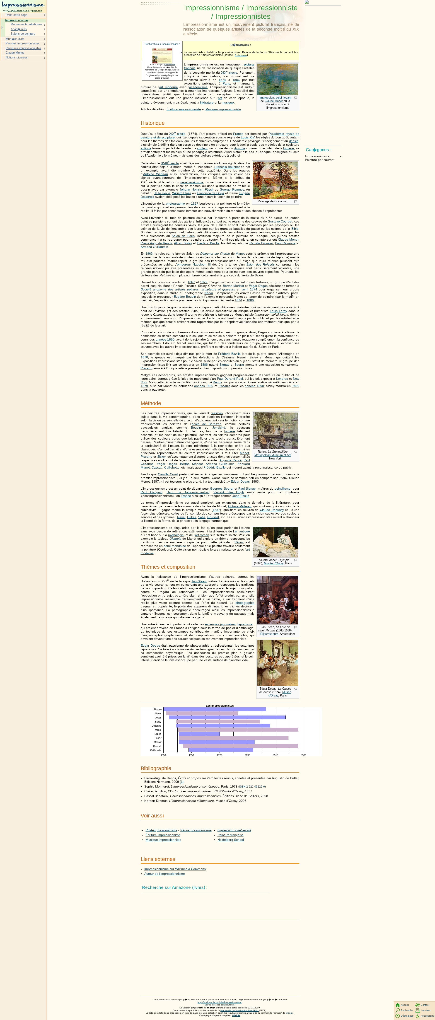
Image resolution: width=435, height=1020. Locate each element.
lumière (288, 148)
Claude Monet (274, 101)
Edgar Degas (258, 286)
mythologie (176, 535)
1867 (191, 282)
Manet (240, 253)
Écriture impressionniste (184, 109)
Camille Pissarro (261, 243)
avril (245, 289)
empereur (184, 264)
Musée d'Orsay (273, 563)
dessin (293, 141)
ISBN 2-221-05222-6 (252, 786)
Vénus (239, 542)
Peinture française (231, 835)
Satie (201, 517)
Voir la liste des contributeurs (219, 1004)
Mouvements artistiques (26, 24)
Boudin (196, 427)
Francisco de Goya (210, 193)
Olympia (175, 538)
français (189, 68)
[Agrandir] (295, 98)
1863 (149, 253)
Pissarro (146, 368)
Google (290, 1013)
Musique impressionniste (223, 109)
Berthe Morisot (233, 286)
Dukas (191, 517)
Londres (282, 378)
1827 (194, 203)
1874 (222, 80)
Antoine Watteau (155, 174)
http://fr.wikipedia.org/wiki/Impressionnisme (220, 1002)
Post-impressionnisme (161, 830)
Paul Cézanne (285, 243)
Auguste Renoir (231, 460)
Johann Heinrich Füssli (196, 189)
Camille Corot (168, 474)
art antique (242, 531)
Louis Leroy (278, 311)
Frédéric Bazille (208, 243)
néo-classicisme (191, 182)
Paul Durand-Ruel (230, 378)
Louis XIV (247, 137)
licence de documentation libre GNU (239, 1010)
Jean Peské (240, 496)
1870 (144, 357)
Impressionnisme (16, 20)
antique (146, 148)
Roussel (213, 517)
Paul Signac (247, 488)
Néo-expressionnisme (196, 830)
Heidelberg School (231, 839)
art (220, 98)
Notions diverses (17, 57)
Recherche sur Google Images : (162, 44)
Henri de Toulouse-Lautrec (188, 492)
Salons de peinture (23, 33)
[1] (182, 781)
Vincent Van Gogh (228, 492)
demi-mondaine (175, 546)
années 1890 (254, 386)
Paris (226, 83)
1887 (216, 510)
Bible (294, 228)
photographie (175, 203)
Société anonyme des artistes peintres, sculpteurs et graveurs (188, 289)
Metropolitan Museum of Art (272, 455)
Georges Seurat (221, 488)
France (238, 133)
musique (228, 102)
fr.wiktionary (241, 55)
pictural (249, 64)
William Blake (181, 193)
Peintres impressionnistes (23, 43)
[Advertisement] (161, 15)
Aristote (239, 148)
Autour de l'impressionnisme (164, 873)
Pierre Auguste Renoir (156, 243)
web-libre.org (169, 65)
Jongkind (218, 427)
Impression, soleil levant (275, 97)
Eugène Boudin (185, 296)
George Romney (232, 189)
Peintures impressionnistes (23, 48)
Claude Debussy (272, 510)
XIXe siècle (162, 193)
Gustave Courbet (280, 221)
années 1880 (165, 339)
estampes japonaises (220, 624)
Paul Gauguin (151, 492)
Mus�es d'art (15, 39)
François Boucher (227, 167)
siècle (229, 72)
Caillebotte (171, 467)
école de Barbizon (206, 424)
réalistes (217, 413)
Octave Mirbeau (239, 506)
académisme (198, 87)
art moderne (168, 87)
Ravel (181, 517)
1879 (144, 386)
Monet (244, 453)
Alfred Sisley (183, 243)
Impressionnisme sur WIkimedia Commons (175, 869)
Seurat (239, 364)
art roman (202, 535)
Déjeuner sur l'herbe (215, 253)
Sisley (161, 456)
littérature (207, 102)
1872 (203, 282)
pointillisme (282, 488)
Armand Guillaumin (154, 247)
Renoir (217, 382)
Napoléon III (202, 264)
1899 (295, 386)
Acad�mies (19, 29)
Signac (224, 364)
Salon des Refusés (260, 264)
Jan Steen (198, 581)
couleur (202, 148)
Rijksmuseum (269, 634)
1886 (236, 80)
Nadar (208, 293)
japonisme (245, 624)
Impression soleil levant (234, 830)
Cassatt (157, 467)
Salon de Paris (183, 236)
